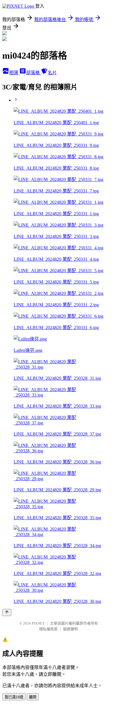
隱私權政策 (48, 629)
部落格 (33, 72)
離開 (32, 697)
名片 (52, 72)
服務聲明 (70, 629)
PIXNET (38, 623)
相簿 (14, 72)
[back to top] (6, 612)
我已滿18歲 (14, 697)
